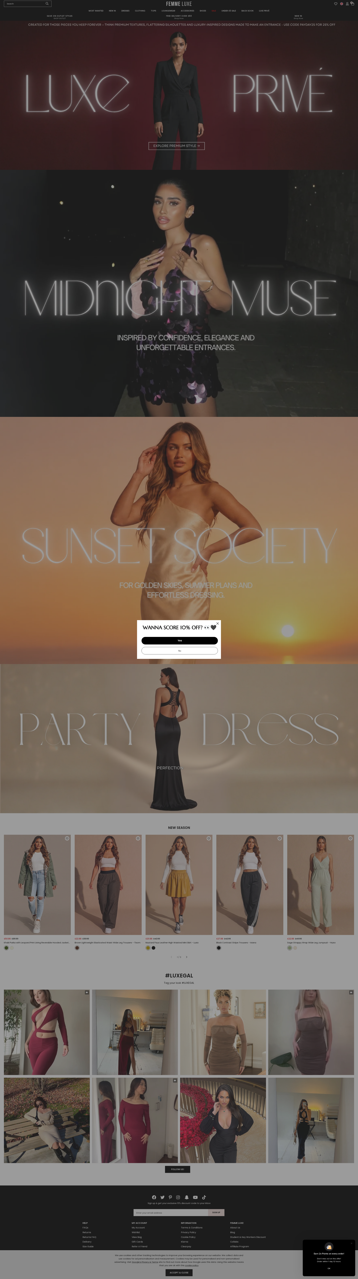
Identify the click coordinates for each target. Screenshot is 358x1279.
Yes (180, 640)
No (179, 650)
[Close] (217, 623)
